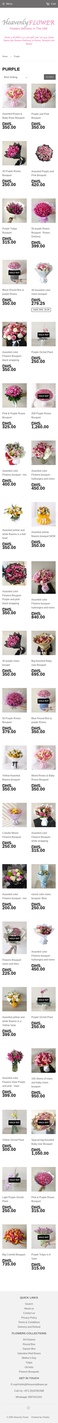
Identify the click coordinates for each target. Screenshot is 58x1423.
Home (5, 56)
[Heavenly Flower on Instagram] (28, 1408)
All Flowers (29, 1339)
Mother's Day (29, 1358)
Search (29, 1304)
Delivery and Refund (29, 1327)
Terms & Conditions (29, 1322)
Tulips (29, 1362)
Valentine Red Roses (29, 1353)
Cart (53, 3)
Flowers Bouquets (29, 1371)
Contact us (29, 1313)
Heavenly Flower (21, 1417)
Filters (50, 77)
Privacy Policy (29, 1317)
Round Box (29, 1344)
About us (29, 1308)
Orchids (29, 1367)
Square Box (29, 1348)
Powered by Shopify (40, 1417)
